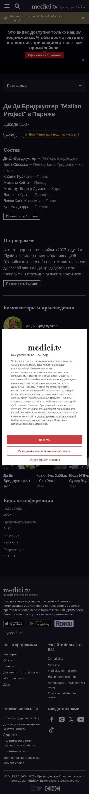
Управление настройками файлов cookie (44, 450)
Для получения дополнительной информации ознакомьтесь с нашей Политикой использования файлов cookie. (43, 420)
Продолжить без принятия (44, 459)
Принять (44, 439)
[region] (44, 397)
